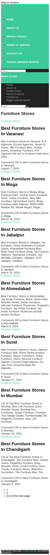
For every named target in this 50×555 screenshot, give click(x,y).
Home (9, 85)
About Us (11, 88)
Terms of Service (15, 94)
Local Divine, (30, 551)
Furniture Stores (10, 121)
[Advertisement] (25, 525)
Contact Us (12, 97)
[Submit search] (28, 106)
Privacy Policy (13, 91)
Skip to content (10, 2)
